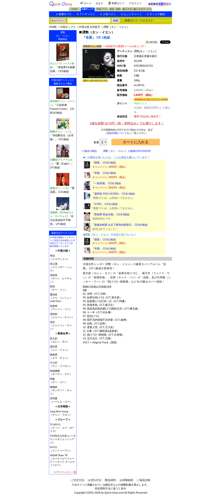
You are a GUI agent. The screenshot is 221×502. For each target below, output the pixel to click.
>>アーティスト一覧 (65, 472)
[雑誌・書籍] (115, 10)
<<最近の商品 (89, 151)
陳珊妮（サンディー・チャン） (61, 390)
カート (88, 3)
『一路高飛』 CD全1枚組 (106, 183)
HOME (53, 27)
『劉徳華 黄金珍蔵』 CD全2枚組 (110, 214)
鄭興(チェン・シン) (60, 131)
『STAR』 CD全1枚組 (105, 204)
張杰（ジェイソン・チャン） (61, 325)
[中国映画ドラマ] (101, 10)
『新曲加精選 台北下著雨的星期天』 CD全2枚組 (120, 224)
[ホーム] (74, 10)
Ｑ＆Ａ (99, 3)
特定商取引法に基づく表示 (110, 488)
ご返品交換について (116, 133)
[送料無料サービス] (160, 5)
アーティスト (87, 14)
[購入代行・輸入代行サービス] (137, 10)
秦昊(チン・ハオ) (59, 188)
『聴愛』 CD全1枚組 (104, 162)
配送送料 (110, 480)
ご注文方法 (77, 480)
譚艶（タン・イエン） (116, 27)
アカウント (135, 3)
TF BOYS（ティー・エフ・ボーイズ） (62, 427)
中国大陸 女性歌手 (89, 27)
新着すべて (65, 14)
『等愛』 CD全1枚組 (104, 173)
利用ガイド (118, 3)
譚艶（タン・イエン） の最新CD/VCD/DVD (127, 151)
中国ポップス (68, 27)
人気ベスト (109, 14)
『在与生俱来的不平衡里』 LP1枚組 (62, 220)
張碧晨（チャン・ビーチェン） (61, 278)
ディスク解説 (157, 14)
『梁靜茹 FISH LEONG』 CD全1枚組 (113, 193)
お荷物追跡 (126, 480)
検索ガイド (131, 20)
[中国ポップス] (88, 10)
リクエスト (146, 20)
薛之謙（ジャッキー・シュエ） (61, 267)
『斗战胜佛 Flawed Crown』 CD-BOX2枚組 (62, 109)
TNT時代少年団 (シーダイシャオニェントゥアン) (63, 439)
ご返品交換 (143, 480)
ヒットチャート (133, 14)
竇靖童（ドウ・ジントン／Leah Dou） (61, 297)
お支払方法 (94, 480)
